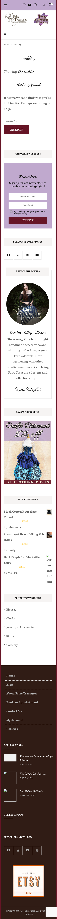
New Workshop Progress (33, 773)
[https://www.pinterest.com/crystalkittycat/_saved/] (37, 850)
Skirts (10, 636)
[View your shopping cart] (49, 4)
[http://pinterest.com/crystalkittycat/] (18, 255)
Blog (9, 685)
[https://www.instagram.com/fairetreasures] (27, 255)
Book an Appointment (22, 703)
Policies (12, 729)
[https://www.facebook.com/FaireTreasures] (8, 255)
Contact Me (14, 711)
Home (10, 676)
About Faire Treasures (21, 694)
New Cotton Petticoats (31, 791)
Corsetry (12, 645)
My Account (14, 720)
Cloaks (10, 619)
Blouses (11, 610)
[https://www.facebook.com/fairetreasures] (8, 850)
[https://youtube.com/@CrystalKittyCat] (27, 850)
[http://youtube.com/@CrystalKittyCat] (37, 255)
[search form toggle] (44, 5)
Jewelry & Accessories (20, 628)
